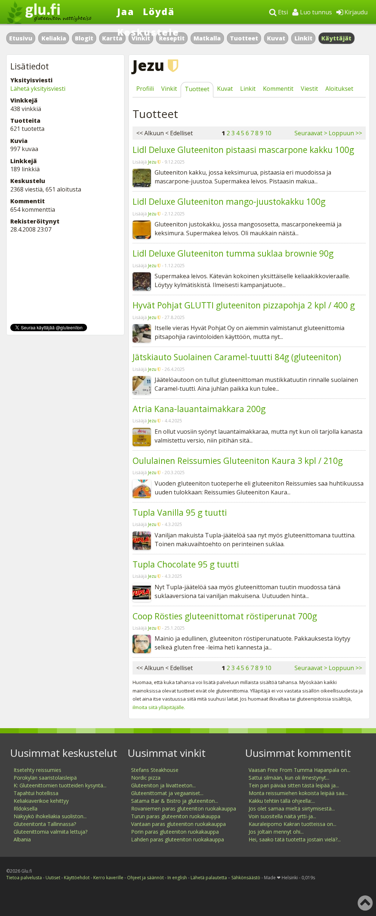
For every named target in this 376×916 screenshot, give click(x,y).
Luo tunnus (315, 12)
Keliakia (53, 38)
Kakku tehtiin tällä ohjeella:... (282, 800)
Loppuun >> (345, 133)
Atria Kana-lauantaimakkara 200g (199, 409)
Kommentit (278, 89)
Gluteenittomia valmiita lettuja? (50, 831)
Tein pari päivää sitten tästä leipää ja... (294, 785)
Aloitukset (339, 89)
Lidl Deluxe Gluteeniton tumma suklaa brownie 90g (233, 253)
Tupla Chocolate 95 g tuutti (186, 564)
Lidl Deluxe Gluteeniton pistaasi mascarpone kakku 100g (243, 149)
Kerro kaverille (108, 877)
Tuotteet (244, 38)
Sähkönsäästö (245, 877)
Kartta (112, 38)
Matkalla (207, 38)
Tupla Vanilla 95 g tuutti (180, 512)
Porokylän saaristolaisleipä (45, 777)
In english (177, 877)
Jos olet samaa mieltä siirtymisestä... (292, 808)
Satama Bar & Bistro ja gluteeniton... (174, 800)
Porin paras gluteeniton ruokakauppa (175, 831)
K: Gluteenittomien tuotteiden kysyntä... (60, 785)
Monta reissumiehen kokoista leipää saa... (298, 793)
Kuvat (276, 38)
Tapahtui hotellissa (36, 793)
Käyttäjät (336, 38)
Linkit (303, 38)
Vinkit (169, 89)
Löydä (159, 11)
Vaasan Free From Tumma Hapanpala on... (299, 769)
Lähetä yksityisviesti (37, 89)
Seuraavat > (310, 133)
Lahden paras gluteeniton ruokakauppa (177, 839)
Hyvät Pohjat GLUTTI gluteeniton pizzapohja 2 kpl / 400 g (244, 305)
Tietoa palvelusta (24, 877)
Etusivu (20, 38)
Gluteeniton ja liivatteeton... (163, 785)
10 (268, 133)
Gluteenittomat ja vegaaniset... (167, 793)
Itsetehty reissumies (37, 769)
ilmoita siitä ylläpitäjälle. (159, 707)
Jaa (125, 11)
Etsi (282, 12)
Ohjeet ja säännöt (145, 877)
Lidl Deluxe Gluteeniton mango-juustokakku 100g (229, 201)
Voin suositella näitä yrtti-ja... (282, 816)
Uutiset (53, 877)
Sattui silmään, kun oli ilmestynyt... (289, 777)
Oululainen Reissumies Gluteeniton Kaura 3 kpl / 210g (238, 460)
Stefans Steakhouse (154, 769)
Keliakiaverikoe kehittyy (41, 800)
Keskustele (148, 32)
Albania (22, 839)
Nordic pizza (145, 777)
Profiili (145, 89)
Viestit (309, 89)
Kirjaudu (355, 12)
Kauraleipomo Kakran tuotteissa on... (292, 823)
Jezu (152, 162)
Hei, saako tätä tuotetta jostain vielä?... (295, 839)
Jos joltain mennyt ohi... (276, 831)
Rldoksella (25, 808)
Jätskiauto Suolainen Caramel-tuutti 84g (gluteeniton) (237, 357)
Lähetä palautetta (209, 877)
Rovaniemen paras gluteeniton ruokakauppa (183, 808)
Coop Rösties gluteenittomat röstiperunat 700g (225, 616)
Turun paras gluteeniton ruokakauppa (175, 816)
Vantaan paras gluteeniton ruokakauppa (178, 823)
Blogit (84, 38)
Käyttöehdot (77, 877)
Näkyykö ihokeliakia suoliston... (50, 816)
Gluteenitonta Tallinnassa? (45, 823)
